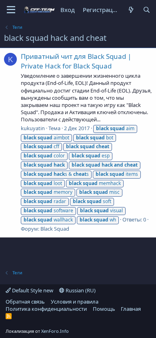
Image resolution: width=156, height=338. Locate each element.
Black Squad (54, 228)
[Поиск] (146, 9)
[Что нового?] (130, 9)
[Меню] (11, 10)
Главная (131, 308)
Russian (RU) (80, 290)
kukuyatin (33, 128)
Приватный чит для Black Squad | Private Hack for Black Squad (76, 61)
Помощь (104, 308)
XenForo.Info (55, 331)
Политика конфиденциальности (46, 308)
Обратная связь (25, 301)
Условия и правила (74, 301)
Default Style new (32, 290)
